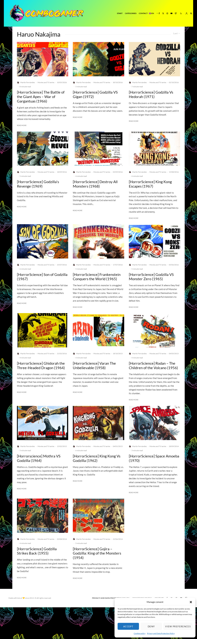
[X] (163, 13)
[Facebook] (159, 13)
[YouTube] (171, 13)
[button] (190, 602)
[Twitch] (176, 13)
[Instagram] (167, 13)
